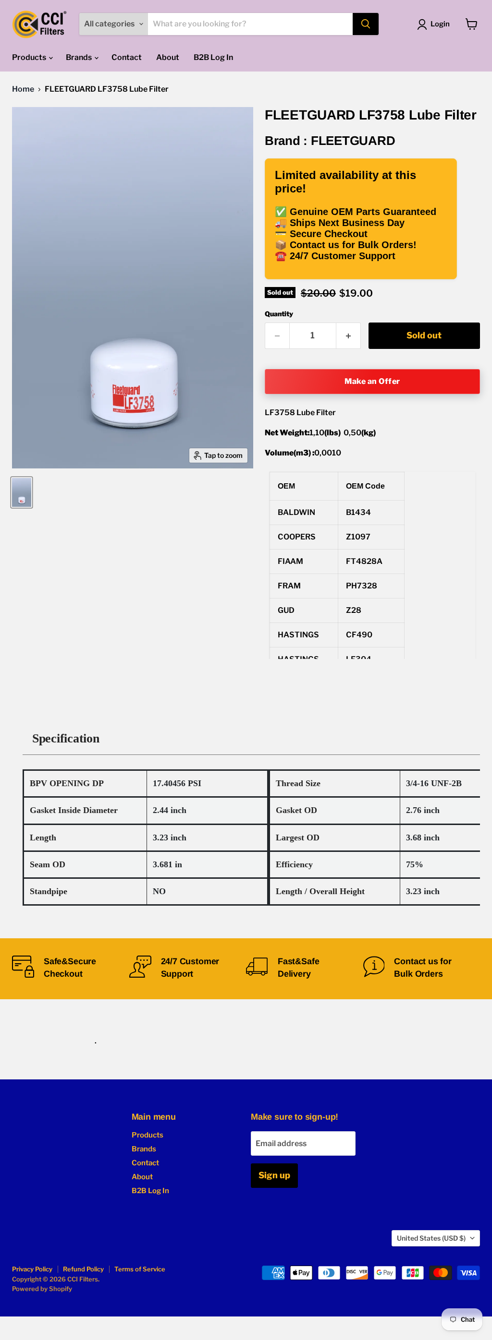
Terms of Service (139, 1269)
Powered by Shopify (42, 1288)
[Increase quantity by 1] (348, 336)
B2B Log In (213, 57)
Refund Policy (83, 1269)
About (167, 57)
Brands (79, 57)
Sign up (274, 1175)
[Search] (366, 24)
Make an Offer (372, 381)
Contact (126, 57)
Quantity (279, 314)
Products (30, 57)
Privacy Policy (32, 1269)
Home (23, 89)
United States (431, 1238)
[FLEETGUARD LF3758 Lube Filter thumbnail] (21, 492)
